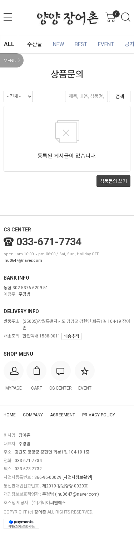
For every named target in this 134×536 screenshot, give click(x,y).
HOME (10, 414)
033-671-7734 (48, 242)
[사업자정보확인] (77, 477)
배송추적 (71, 336)
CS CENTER (17, 229)
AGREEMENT (62, 414)
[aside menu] (8, 17)
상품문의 (113, 181)
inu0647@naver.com (23, 260)
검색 (125, 17)
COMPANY (33, 414)
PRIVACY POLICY (98, 414)
